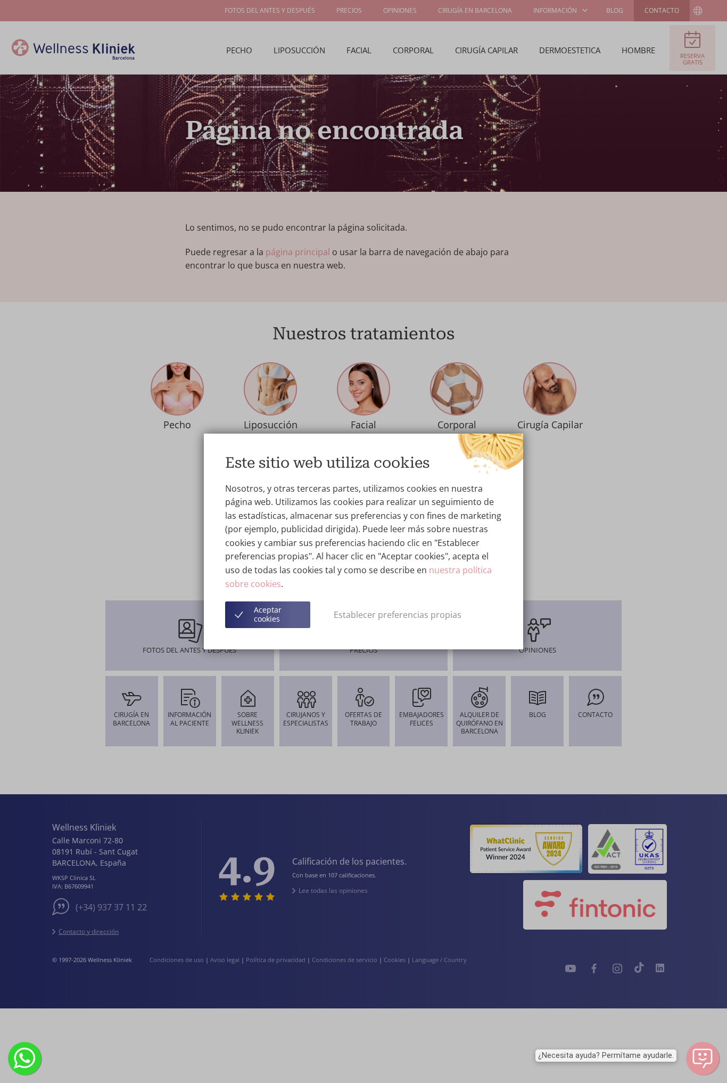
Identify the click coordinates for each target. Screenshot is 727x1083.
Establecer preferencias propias (397, 615)
